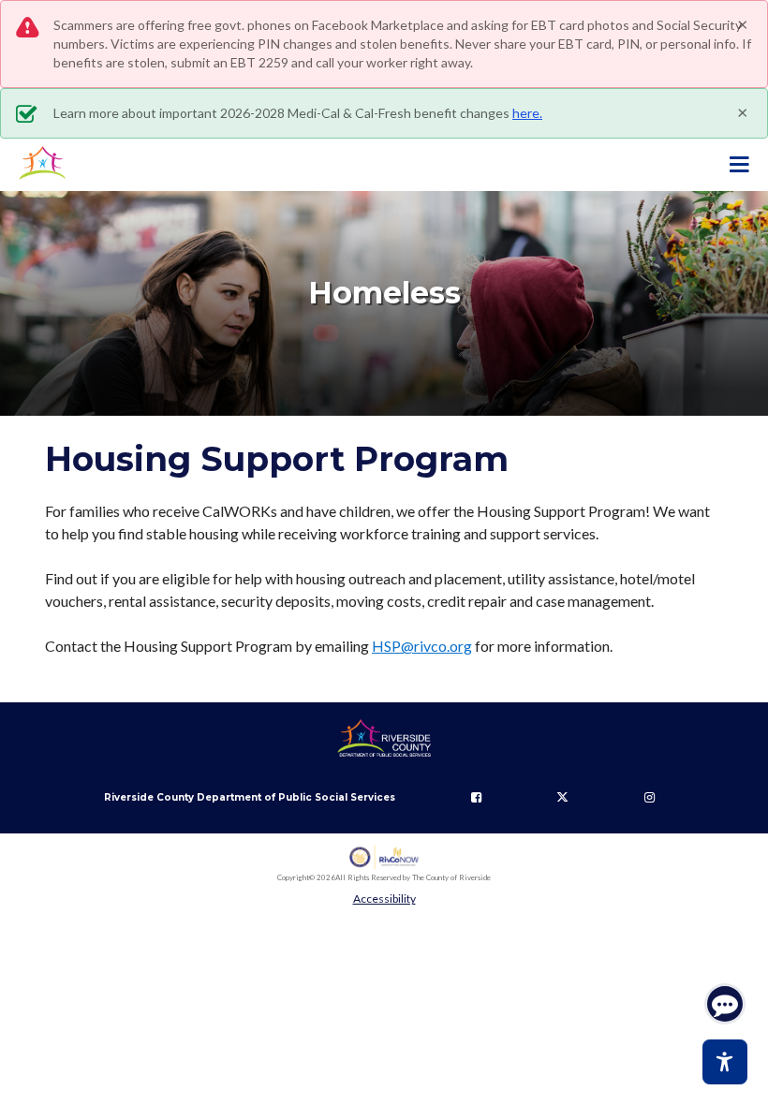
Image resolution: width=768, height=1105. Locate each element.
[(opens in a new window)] (384, 857)
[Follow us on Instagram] (649, 798)
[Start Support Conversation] (725, 1003)
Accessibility (384, 898)
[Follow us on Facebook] (476, 798)
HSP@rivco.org (422, 646)
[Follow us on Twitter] (563, 798)
